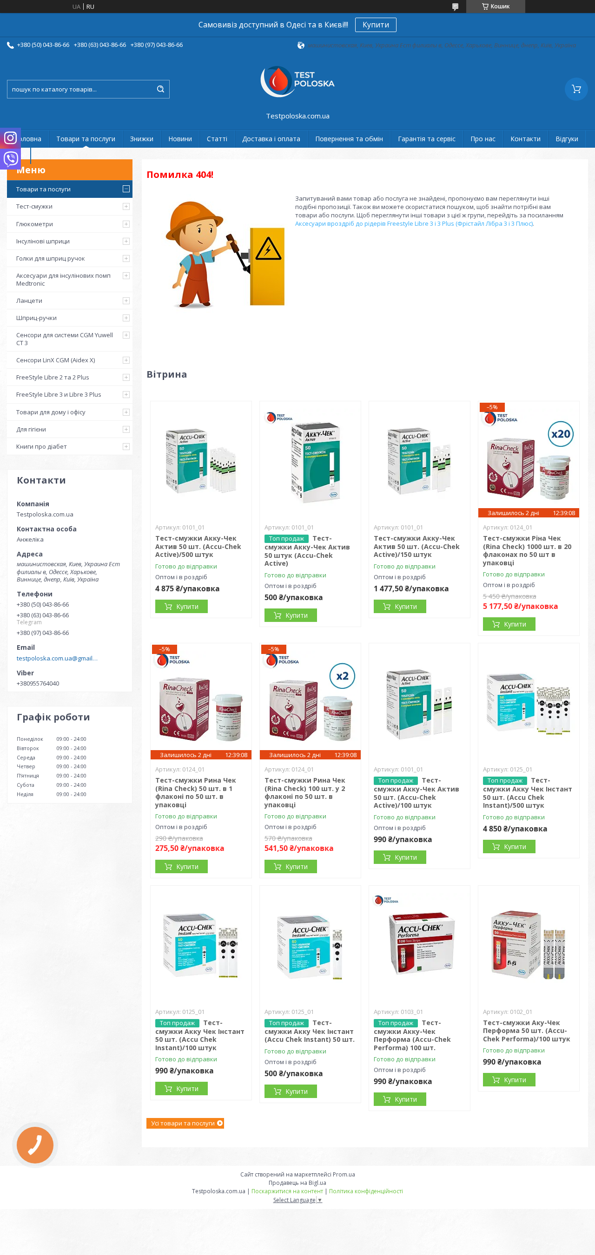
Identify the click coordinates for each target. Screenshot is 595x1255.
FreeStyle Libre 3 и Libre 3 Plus (58, 394)
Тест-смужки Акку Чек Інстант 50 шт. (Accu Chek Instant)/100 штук (200, 1035)
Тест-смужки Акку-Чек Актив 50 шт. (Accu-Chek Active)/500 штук (198, 546)
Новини (180, 138)
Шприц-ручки (36, 318)
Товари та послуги (85, 138)
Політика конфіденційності (366, 1191)
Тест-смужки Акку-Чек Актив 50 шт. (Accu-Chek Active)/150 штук (417, 546)
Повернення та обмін (349, 138)
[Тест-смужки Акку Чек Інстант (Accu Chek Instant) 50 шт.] (310, 944)
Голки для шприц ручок (50, 258)
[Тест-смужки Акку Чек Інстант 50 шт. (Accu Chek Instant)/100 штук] (201, 944)
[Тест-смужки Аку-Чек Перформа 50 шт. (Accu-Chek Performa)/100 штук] (529, 944)
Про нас (483, 138)
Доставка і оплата (271, 138)
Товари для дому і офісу (51, 412)
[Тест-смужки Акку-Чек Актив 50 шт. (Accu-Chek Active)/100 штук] (419, 701)
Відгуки (566, 138)
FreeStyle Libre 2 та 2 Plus (52, 377)
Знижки (141, 138)
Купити (376, 25)
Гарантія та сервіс (427, 138)
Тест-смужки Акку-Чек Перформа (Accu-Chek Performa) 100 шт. (412, 1035)
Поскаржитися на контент (287, 1191)
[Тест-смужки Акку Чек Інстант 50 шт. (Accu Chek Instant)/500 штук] (529, 701)
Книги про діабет (41, 446)
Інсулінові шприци (43, 241)
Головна (27, 138)
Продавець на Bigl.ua (297, 1183)
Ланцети (29, 300)
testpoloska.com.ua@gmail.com (57, 658)
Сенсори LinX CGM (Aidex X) (55, 360)
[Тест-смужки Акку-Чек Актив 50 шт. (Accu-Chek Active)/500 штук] (201, 459)
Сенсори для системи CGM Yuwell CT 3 (64, 338)
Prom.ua (344, 1174)
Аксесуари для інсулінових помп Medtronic (63, 279)
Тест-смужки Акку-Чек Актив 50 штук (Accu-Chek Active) (307, 551)
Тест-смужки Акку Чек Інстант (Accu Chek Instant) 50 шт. (309, 1031)
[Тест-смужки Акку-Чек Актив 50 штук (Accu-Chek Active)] (310, 459)
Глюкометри (34, 224)
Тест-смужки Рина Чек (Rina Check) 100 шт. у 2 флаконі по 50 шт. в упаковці (304, 792)
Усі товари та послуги (183, 1123)
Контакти (525, 138)
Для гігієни (31, 429)
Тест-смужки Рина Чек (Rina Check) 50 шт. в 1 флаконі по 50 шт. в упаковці (195, 792)
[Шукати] (160, 89)
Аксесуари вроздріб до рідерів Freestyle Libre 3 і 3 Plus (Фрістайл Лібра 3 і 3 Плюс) (414, 223)
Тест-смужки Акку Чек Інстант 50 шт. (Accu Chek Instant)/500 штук (527, 793)
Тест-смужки (34, 206)
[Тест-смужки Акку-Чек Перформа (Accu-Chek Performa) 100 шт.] (419, 944)
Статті (217, 138)
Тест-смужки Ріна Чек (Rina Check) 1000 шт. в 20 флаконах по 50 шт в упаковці (527, 550)
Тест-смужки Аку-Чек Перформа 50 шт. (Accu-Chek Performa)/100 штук (526, 1030)
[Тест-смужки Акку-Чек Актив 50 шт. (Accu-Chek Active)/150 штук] (419, 459)
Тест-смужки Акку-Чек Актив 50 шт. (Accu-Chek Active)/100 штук (416, 793)
